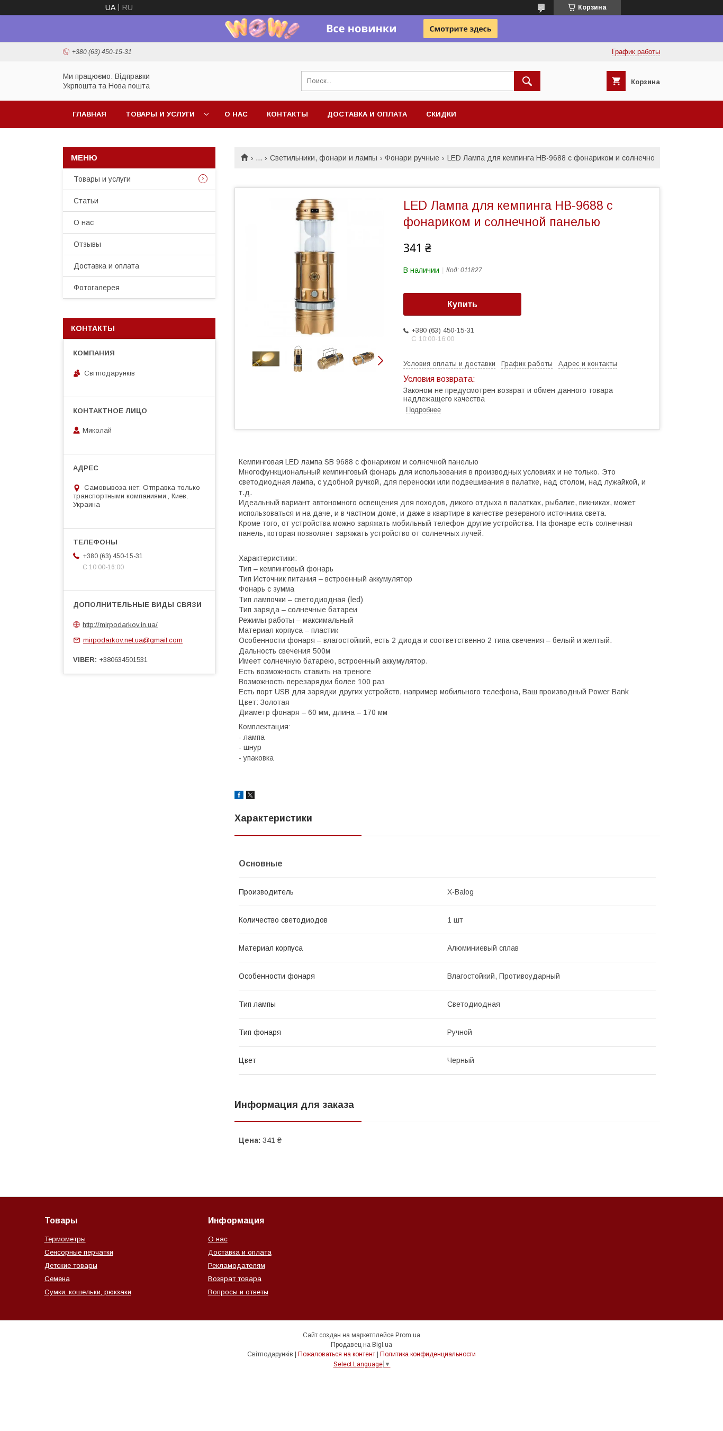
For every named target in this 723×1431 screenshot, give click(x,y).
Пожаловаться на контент (336, 1354)
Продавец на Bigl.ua (361, 1344)
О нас (236, 114)
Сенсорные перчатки (78, 1252)
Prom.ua (407, 1335)
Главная (89, 114)
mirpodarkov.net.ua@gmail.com (133, 640)
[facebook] (238, 796)
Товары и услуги (160, 114)
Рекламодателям (236, 1265)
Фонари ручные (412, 158)
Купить (462, 304)
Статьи (86, 200)
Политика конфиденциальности (428, 1354)
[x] (250, 796)
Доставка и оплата (367, 114)
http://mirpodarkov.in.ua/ (120, 625)
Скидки (441, 114)
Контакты (287, 114)
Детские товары (70, 1265)
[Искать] (527, 81)
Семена (57, 1279)
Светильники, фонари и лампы (323, 158)
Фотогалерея (97, 287)
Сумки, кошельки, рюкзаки (87, 1292)
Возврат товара (234, 1279)
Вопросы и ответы (238, 1292)
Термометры (65, 1239)
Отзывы (87, 244)
